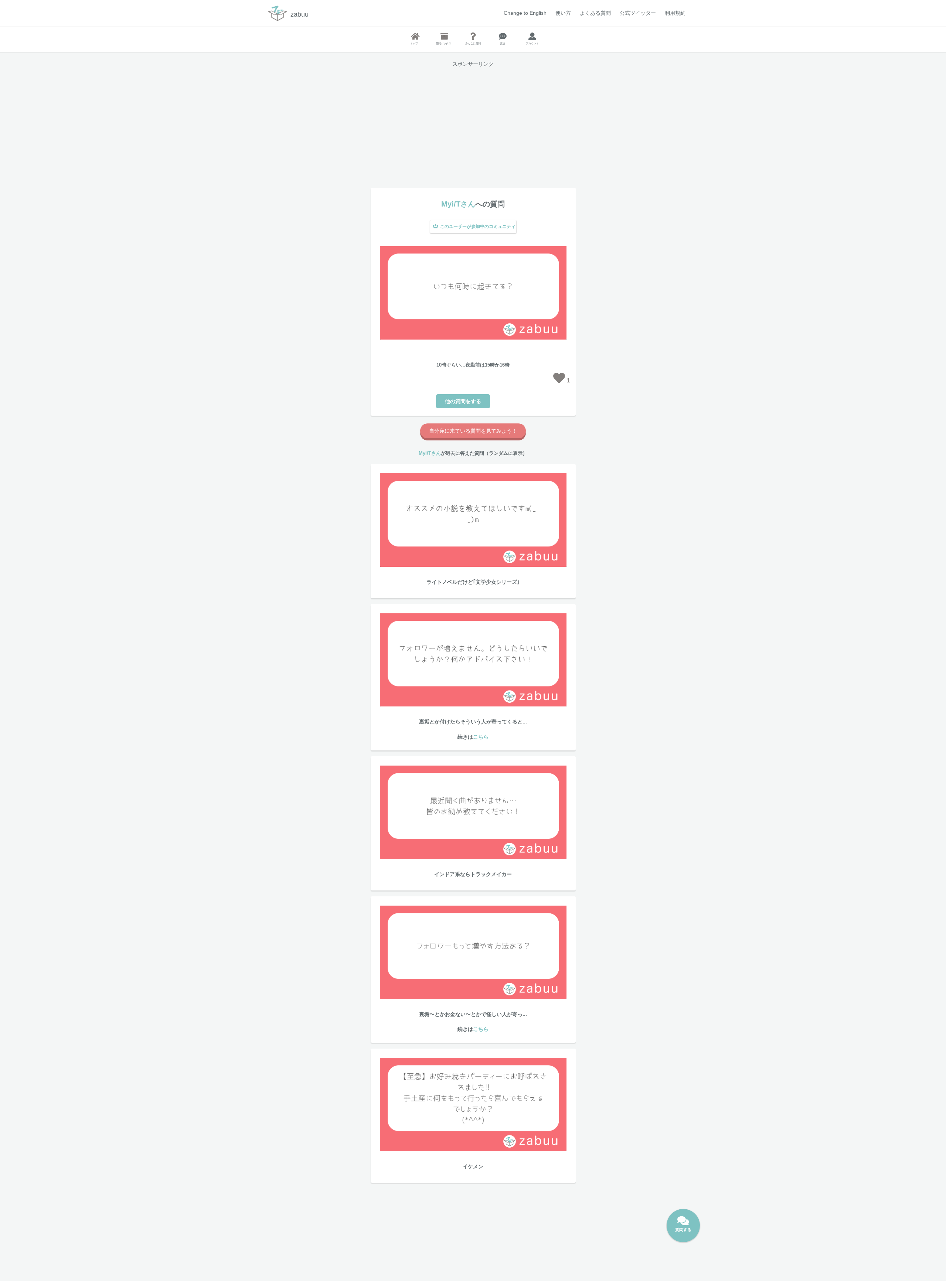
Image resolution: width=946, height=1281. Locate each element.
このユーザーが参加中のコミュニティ (477, 226)
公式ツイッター (638, 13)
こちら (481, 737)
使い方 (563, 13)
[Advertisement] (473, 124)
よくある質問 (595, 13)
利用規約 (675, 13)
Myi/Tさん (458, 204)
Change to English (525, 13)
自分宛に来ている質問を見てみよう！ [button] (473, 431)
